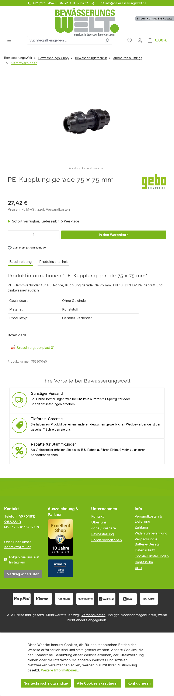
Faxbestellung (102, 534)
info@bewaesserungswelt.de (125, 3)
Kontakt (97, 516)
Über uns (99, 522)
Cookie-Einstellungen (152, 556)
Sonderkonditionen (106, 540)
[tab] (20, 262)
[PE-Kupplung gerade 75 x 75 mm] (87, 120)
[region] (87, 122)
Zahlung (141, 527)
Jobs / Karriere (103, 528)
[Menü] (9, 40)
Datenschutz (145, 550)
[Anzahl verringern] (12, 235)
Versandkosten (93, 615)
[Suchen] (107, 40)
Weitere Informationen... (60, 670)
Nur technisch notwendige (46, 683)
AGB (138, 568)
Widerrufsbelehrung (151, 533)
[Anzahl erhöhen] (55, 235)
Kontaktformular (17, 547)
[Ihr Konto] (140, 40)
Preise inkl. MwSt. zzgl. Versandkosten (39, 209)
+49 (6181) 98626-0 (45, 3)
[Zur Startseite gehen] (87, 22)
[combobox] (64, 40)
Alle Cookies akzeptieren (98, 683)
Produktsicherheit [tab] (53, 262)
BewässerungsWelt (18, 57)
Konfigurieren (139, 683)
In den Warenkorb (114, 235)
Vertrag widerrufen (23, 574)
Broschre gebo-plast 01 (36, 347)
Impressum (144, 562)
